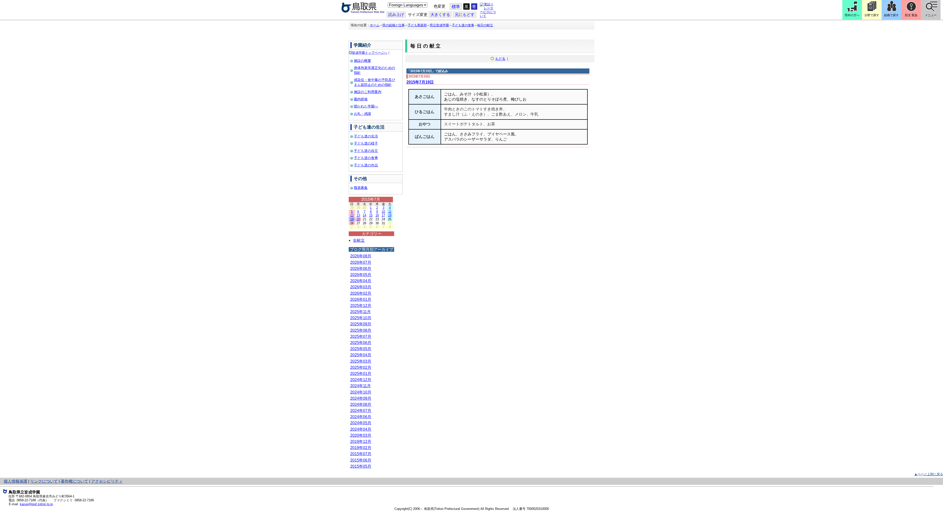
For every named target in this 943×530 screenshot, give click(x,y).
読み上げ (396, 15)
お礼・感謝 (362, 114)
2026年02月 (360, 293)
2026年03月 (360, 287)
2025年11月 (360, 312)
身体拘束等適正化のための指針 (374, 70)
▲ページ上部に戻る (928, 474)
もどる (500, 59)
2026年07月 (360, 262)
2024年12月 (360, 380)
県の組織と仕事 (393, 25)
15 (371, 215)
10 (383, 211)
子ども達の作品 (366, 165)
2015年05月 (360, 466)
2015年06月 (360, 460)
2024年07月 (360, 411)
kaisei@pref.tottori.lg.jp (36, 504)
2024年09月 (360, 398)
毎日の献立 (485, 25)
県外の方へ (852, 15)
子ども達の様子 (366, 143)
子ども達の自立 (366, 151)
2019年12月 (360, 441)
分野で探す (871, 15)
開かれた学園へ (366, 106)
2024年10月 (360, 392)
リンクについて (44, 481)
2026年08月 (360, 256)
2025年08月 (360, 330)
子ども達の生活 (366, 136)
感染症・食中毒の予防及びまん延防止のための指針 (374, 82)
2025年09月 (360, 324)
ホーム (374, 25)
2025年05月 (360, 349)
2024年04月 (360, 429)
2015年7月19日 (420, 82)
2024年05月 (360, 423)
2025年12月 (360, 306)
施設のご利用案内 (367, 92)
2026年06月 (360, 268)
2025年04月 (360, 355)
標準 (456, 6)
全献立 (359, 240)
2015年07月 (360, 454)
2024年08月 (360, 404)
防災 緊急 (911, 15)
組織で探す (891, 15)
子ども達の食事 (463, 25)
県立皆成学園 (439, 25)
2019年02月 (360, 448)
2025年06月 (360, 343)
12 (352, 215)
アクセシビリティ (107, 481)
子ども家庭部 (417, 25)
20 (358, 219)
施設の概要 (362, 61)
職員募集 (361, 188)
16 (377, 215)
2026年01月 (360, 299)
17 (383, 215)
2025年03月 (360, 361)
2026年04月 (360, 281)
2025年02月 (360, 367)
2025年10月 (360, 318)
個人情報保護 (15, 481)
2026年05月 (360, 275)
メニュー (931, 15)
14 (364, 215)
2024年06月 (360, 417)
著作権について (74, 481)
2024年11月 (360, 386)
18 (389, 215)
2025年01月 (360, 373)
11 (389, 211)
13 (358, 215)
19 (352, 219)
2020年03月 (360, 435)
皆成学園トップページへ (369, 52)
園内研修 (361, 99)
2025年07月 (360, 336)
